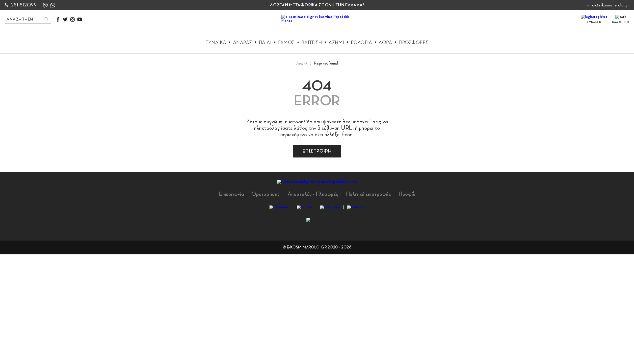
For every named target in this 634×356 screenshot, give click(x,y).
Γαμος (286, 42)
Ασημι (336, 42)
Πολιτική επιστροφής (368, 194)
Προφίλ (406, 194)
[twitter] (65, 19)
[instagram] (72, 19)
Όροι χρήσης (265, 194)
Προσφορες (413, 42)
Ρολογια (361, 42)
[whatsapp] (52, 5)
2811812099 (24, 4)
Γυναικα (216, 42)
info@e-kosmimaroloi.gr (608, 4)
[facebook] (58, 19)
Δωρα (385, 42)
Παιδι (265, 42)
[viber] (45, 5)
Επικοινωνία (231, 194)
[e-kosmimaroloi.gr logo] (317, 25)
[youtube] (79, 19)
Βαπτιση (311, 42)
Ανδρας (242, 42)
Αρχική (301, 63)
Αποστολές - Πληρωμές (313, 194)
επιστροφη (317, 151)
